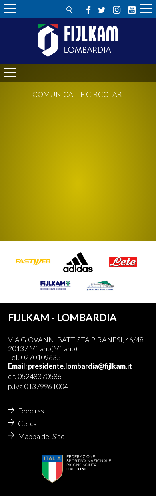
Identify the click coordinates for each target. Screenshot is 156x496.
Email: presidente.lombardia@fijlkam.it (70, 366)
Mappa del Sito (41, 436)
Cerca (27, 423)
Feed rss (31, 410)
